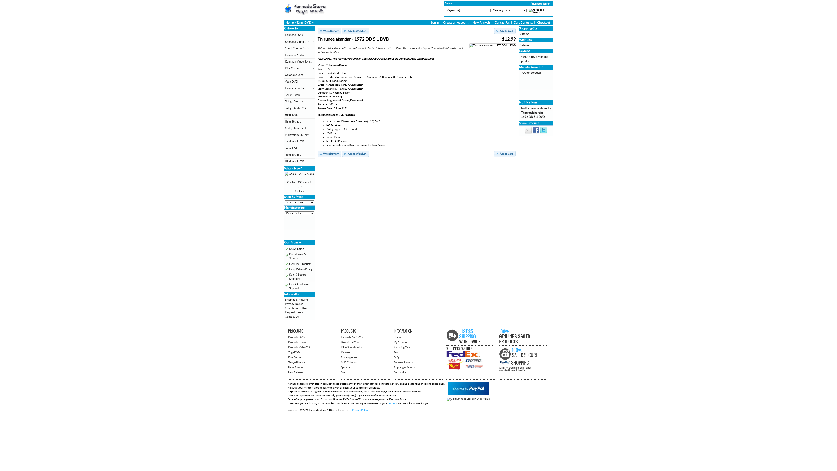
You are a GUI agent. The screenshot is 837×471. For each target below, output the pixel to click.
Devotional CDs (350, 342)
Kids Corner (292, 68)
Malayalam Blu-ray (297, 135)
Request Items (294, 312)
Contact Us (502, 22)
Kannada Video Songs (298, 61)
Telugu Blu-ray (294, 101)
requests (393, 403)
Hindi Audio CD (294, 161)
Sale (343, 372)
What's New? (293, 168)
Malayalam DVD (295, 128)
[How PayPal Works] (468, 394)
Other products (531, 72)
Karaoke (345, 352)
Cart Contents (523, 22)
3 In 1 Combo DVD (297, 48)
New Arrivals (481, 22)
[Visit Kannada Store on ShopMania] (468, 399)
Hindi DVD (291, 114)
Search (397, 352)
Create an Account (455, 22)
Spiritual (345, 367)
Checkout (543, 22)
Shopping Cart (529, 28)
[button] (531, 4)
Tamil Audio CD (294, 141)
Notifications (528, 102)
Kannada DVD (294, 35)
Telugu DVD (292, 95)
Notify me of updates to (536, 112)
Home (290, 22)
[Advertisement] (298, 229)
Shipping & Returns (296, 299)
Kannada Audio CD (297, 55)
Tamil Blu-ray (293, 154)
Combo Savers (294, 75)
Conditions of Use (296, 308)
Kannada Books (294, 88)
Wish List (525, 39)
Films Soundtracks (351, 347)
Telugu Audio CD (295, 108)
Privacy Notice (294, 303)
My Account (401, 342)
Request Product (403, 362)
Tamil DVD (304, 22)
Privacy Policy (360, 410)
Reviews (524, 51)
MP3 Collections (350, 362)
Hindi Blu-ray (293, 121)
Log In (435, 22)
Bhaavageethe (349, 357)
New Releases (296, 372)
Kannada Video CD (297, 41)
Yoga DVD (291, 81)
